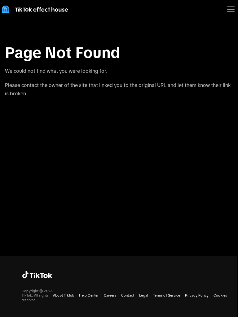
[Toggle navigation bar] (231, 9)
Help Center (89, 295)
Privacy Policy (197, 295)
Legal (143, 295)
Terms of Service (166, 295)
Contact (127, 295)
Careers (110, 295)
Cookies (220, 295)
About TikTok (63, 295)
